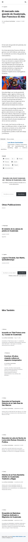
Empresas (7, 353)
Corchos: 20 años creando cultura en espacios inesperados (13, 358)
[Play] (14, 83)
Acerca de (3, 139)
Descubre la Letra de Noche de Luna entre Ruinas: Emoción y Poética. (14, 440)
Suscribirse (21, 194)
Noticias (4, 329)
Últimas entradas (10, 139)
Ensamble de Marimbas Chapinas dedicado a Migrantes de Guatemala (11, 515)
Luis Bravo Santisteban (9, 21)
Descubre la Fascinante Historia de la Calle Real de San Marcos (12, 403)
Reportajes (5, 225)
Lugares (5, 6)
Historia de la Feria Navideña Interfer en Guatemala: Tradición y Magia (13, 477)
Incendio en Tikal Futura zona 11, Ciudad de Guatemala (13, 334)
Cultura (4, 398)
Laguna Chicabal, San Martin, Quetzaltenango (13, 259)
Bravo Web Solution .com (19, 536)
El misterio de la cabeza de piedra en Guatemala (12, 230)
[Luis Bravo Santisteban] (4, 145)
